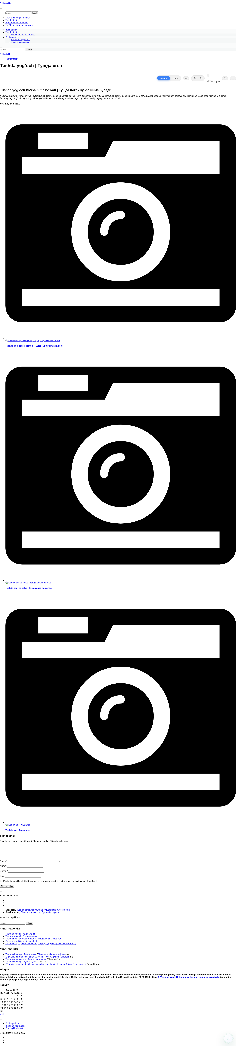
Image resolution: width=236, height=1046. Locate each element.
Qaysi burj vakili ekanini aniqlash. (21, 941)
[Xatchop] (208, 75)
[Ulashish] (225, 78)
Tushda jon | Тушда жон (17, 830)
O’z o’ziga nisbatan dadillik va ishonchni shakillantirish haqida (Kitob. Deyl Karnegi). (46, 964)
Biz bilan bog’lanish (20, 39)
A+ (201, 78)
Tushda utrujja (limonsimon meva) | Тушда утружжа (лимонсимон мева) (40, 943)
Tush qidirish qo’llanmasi (17, 18)
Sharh (3, 861)
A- (195, 78)
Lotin (175, 78)
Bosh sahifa (11, 30)
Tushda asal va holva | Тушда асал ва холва (28, 588)
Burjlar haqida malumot (16, 22)
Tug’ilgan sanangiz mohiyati (19, 25)
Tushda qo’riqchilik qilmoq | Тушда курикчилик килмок (34, 346)
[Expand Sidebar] (1, 891)
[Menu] (1, 8)
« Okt (2, 1014)
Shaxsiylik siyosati (20, 42)
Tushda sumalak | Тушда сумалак (22, 936)
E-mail (4, 871)
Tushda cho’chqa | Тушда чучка (20, 954)
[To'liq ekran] (233, 78)
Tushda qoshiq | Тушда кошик (20, 934)
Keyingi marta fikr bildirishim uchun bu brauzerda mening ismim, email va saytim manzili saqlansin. (51, 881)
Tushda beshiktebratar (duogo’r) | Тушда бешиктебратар (33, 939)
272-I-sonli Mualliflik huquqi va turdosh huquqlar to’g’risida (188, 977)
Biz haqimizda (12, 37)
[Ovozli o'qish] (186, 78)
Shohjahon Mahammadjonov (52, 954)
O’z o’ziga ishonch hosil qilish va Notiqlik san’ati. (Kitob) (32, 957)
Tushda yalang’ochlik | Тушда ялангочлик (25, 959)
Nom (3, 866)
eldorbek (65, 957)
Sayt (2, 876)
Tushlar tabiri (11, 20)
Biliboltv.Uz (5, 3)
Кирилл (163, 78)
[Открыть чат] (228, 1038)
